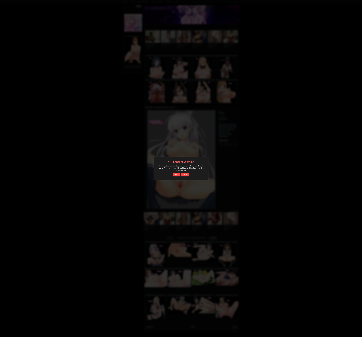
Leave (185, 174)
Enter (176, 174)
